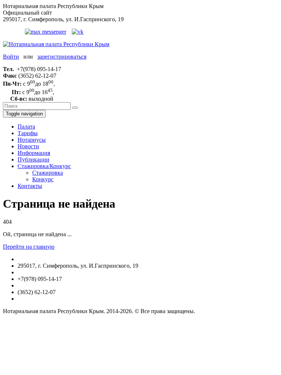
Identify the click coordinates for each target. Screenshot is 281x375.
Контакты (30, 186)
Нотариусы (32, 140)
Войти (11, 56)
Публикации (33, 159)
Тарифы (28, 133)
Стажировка (47, 173)
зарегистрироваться (61, 56)
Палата (26, 126)
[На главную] (56, 44)
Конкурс (42, 179)
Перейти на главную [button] (29, 247)
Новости (28, 146)
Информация (34, 153)
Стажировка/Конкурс (44, 166)
